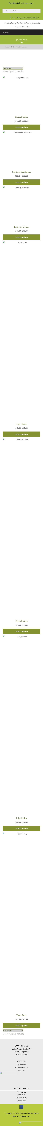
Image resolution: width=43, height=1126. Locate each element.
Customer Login (26, 3)
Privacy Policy (21, 1098)
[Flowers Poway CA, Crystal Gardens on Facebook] (21, 1107)
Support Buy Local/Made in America (25, 18)
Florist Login (14, 3)
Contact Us (21, 1092)
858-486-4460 (23, 27)
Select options (21, 127)
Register (21, 1070)
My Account (21, 1065)
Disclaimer (21, 1101)
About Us (21, 1095)
